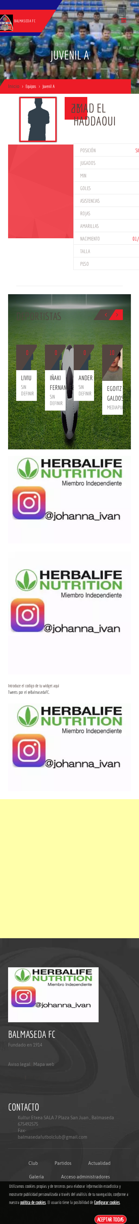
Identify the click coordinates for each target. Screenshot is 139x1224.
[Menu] (123, 20)
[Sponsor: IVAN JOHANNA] (69, 499)
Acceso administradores (85, 1176)
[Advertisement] (69, 868)
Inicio (13, 86)
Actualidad (99, 1163)
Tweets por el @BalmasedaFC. (28, 692)
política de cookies (33, 1202)
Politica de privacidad (22, 1090)
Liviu (26, 377)
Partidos (63, 1163)
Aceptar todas (110, 1219)
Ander (86, 377)
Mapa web (43, 1064)
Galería (36, 1176)
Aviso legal (19, 1064)
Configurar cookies (107, 1202)
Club (33, 1163)
